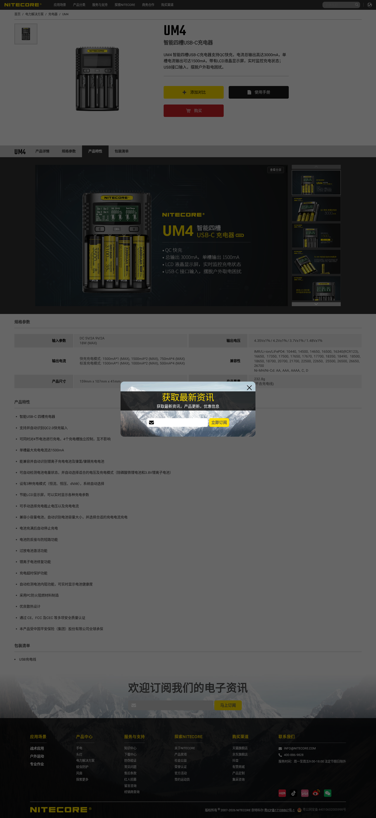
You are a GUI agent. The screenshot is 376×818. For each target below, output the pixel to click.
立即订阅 (219, 422)
